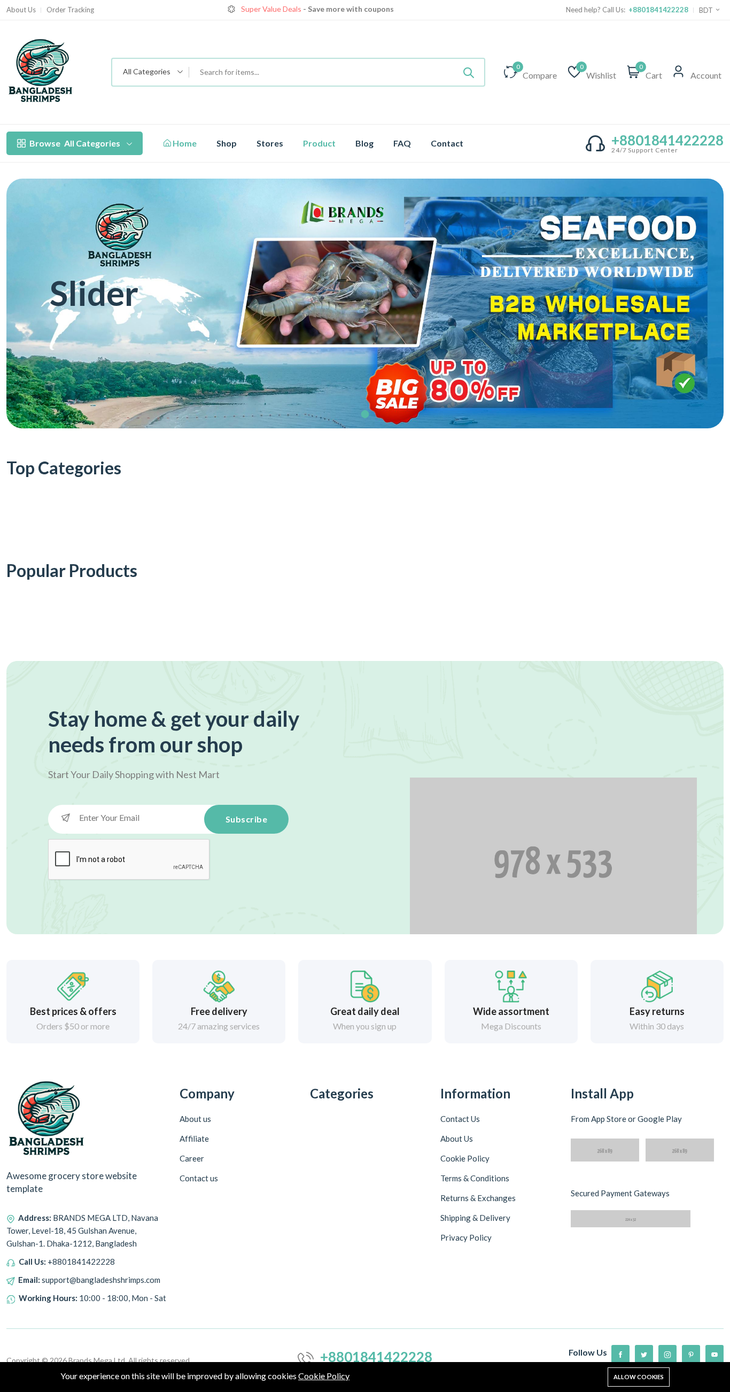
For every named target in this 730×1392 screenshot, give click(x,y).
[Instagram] (667, 1354)
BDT (707, 10)
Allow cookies (638, 1376)
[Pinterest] (691, 1354)
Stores (270, 143)
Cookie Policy (324, 1376)
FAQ (402, 143)
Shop (226, 143)
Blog (364, 143)
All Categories (74, 143)
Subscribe (247, 819)
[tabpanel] (365, 303)
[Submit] (468, 72)
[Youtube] (714, 1354)
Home (184, 143)
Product (319, 143)
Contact (447, 143)
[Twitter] (644, 1354)
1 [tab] (365, 414)
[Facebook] (620, 1354)
